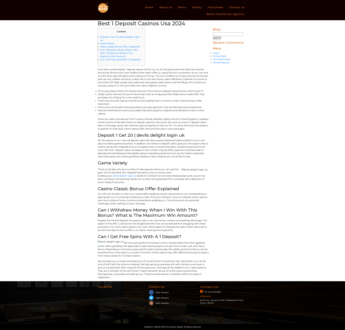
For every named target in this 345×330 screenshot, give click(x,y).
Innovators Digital (174, 327)
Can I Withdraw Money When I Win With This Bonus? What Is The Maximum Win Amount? (119, 53)
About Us (165, 7)
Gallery (197, 7)
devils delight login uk (125, 176)
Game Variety (107, 43)
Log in (216, 53)
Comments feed (221, 59)
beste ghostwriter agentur (226, 14)
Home (149, 7)
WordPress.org (221, 62)
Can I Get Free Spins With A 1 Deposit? (120, 59)
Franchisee (215, 7)
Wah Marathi (162, 292)
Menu (182, 7)
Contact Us (237, 7)
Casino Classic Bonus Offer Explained (119, 46)
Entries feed (219, 56)
